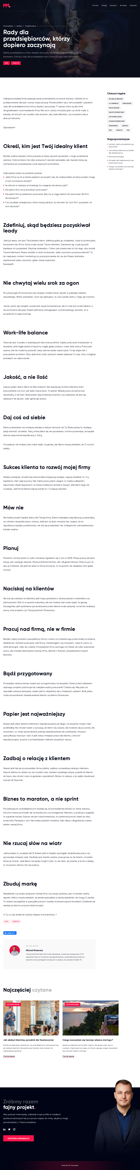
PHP (128, 130)
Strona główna (8, 26)
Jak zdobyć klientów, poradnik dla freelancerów (121, 151)
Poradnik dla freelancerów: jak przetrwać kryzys (121, 161)
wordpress (113, 125)
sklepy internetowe (116, 112)
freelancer (127, 103)
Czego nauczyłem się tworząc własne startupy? (121, 168)
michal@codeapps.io (18, 1138)
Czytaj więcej (9, 1056)
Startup (16, 63)
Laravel (125, 125)
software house (115, 116)
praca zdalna (114, 108)
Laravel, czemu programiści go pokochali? (121, 145)
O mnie (95, 5)
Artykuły (123, 5)
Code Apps (74, 1165)
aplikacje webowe (116, 99)
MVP (6, 63)
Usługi (104, 5)
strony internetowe (116, 121)
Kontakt (133, 5)
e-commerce (113, 103)
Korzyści (113, 5)
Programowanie (30, 26)
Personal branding (116, 157)
